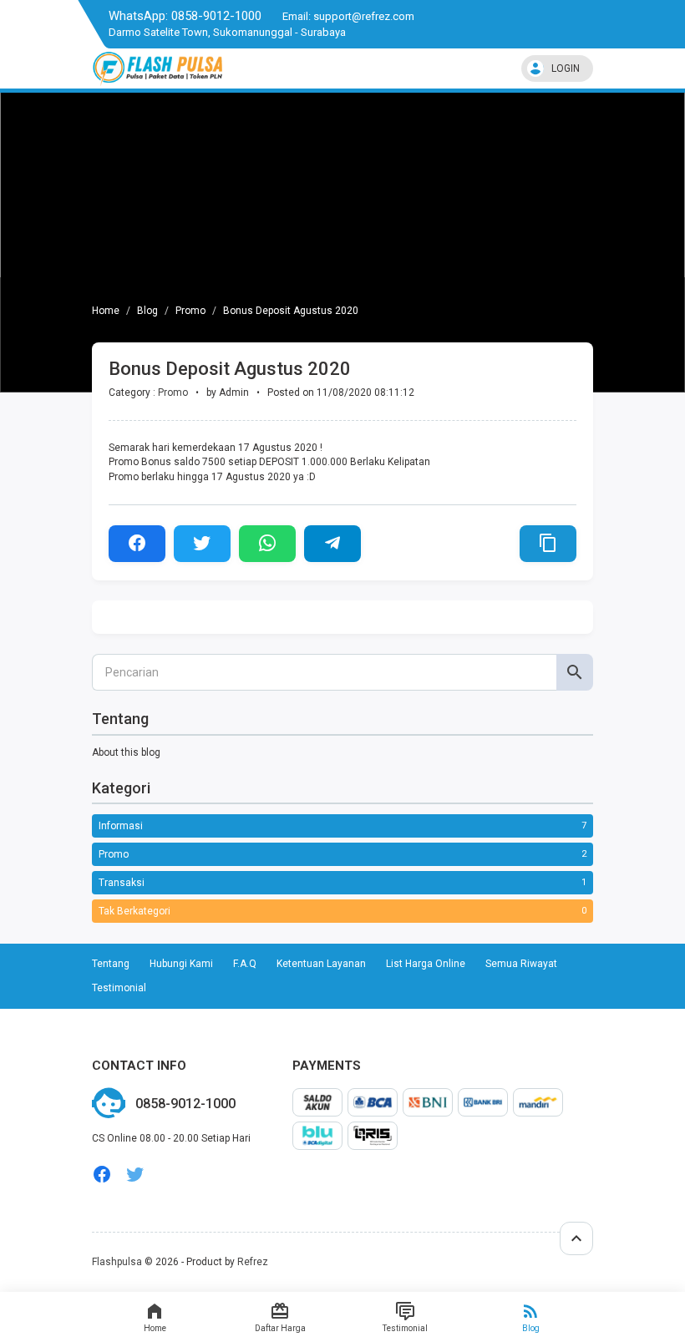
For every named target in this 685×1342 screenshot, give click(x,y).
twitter (135, 1174)
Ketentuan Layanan (321, 964)
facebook (102, 1174)
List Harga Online (425, 964)
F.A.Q (244, 964)
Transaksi (122, 883)
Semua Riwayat (521, 964)
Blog (531, 1328)
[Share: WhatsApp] (267, 543)
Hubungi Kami (181, 964)
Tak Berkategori (134, 911)
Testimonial (405, 1328)
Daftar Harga (280, 1328)
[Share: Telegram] (332, 543)
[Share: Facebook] (137, 543)
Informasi (121, 826)
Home (155, 1328)
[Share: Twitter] (202, 543)
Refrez (252, 1262)
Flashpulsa (117, 1262)
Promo (190, 311)
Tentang (110, 964)
